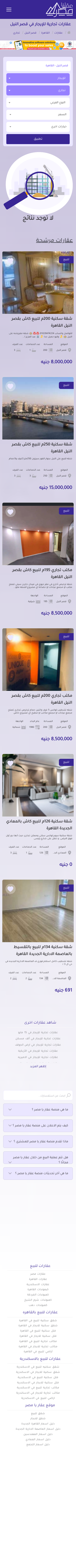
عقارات (68, 1504)
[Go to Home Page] (69, 32)
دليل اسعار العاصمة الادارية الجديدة (38, 1429)
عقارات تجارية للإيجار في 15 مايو (38, 1032)
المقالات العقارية (61, 1518)
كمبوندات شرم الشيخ (38, 1300)
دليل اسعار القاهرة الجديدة (38, 1424)
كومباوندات (65, 1511)
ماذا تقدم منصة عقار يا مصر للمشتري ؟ (41, 1142)
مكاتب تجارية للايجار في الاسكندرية (38, 1393)
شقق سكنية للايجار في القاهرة (38, 1325)
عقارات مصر (38, 1274)
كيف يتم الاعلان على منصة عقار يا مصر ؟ (40, 1126)
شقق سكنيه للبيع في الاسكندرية (38, 1367)
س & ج (68, 1525)
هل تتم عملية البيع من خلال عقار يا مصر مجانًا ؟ (40, 1160)
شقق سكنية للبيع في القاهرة (38, 1320)
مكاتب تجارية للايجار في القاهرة (38, 1346)
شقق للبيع (38, 1413)
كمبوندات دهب (38, 1305)
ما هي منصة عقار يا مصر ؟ (50, 1110)
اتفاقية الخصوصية (60, 1532)
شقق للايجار (38, 1418)
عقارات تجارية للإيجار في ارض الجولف (38, 1045)
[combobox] (38, 78)
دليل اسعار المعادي (38, 1439)
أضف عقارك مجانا (25, 1504)
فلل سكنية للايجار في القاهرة (38, 1336)
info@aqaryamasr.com (39, 1554)
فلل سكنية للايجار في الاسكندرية (38, 1382)
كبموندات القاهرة (38, 1289)
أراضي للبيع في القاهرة (38, 1351)
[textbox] (38, 102)
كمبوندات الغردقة (38, 1295)
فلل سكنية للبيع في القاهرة (38, 1331)
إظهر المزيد (38, 1066)
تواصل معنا (29, 1525)
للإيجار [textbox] (61, 78)
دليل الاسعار (29, 1511)
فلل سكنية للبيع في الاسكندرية (38, 1377)
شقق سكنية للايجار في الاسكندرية (38, 1372)
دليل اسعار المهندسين (38, 1434)
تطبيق (38, 139)
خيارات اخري (58, 126)
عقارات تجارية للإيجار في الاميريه (38, 1057)
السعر (62, 114)
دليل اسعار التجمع (38, 1444)
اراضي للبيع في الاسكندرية (37, 1398)
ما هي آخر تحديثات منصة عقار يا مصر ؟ (41, 1173)
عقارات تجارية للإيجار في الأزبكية (38, 1051)
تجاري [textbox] (61, 90)
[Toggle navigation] (9, 10)
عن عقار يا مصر (27, 1518)
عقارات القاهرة (38, 1279)
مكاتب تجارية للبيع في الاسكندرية (38, 1387)
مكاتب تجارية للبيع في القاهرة (38, 1341)
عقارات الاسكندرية (38, 1284)
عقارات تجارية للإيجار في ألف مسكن (38, 1038)
